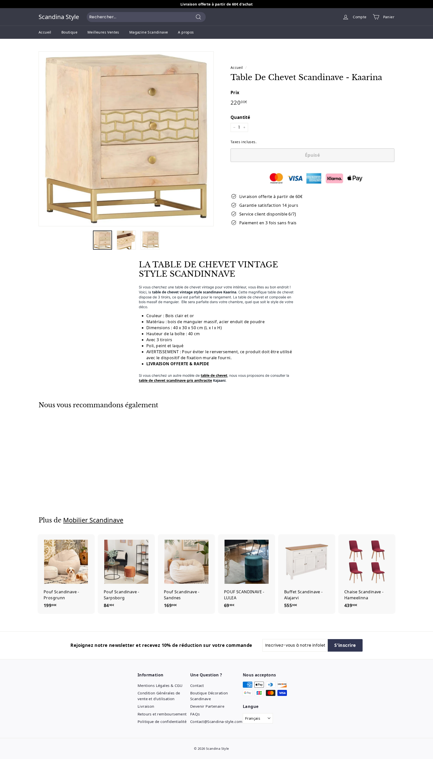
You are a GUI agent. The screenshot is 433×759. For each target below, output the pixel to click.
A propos (186, 32)
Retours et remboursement (162, 713)
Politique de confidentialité (162, 721)
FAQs (195, 713)
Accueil (45, 32)
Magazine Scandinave (148, 32)
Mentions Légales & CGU (160, 685)
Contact (197, 685)
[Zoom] (126, 139)
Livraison (146, 706)
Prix (235, 92)
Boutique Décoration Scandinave (209, 695)
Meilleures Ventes (103, 32)
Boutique (69, 32)
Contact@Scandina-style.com (216, 721)
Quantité (240, 117)
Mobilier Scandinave (93, 520)
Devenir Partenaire (207, 706)
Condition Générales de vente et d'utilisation (159, 695)
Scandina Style (59, 17)
